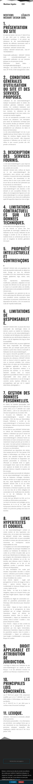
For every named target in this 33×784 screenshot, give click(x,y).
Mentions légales (10, 4)
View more (17, 779)
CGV (23, 4)
